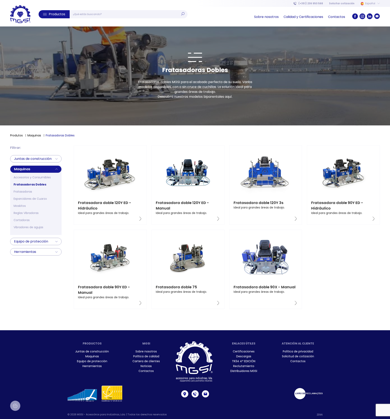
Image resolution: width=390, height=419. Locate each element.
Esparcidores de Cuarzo (30, 199)
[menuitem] (341, 3)
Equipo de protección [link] (92, 361)
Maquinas (34, 135)
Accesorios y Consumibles (32, 177)
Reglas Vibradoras (26, 213)
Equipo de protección (31, 241)
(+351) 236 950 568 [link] (310, 3)
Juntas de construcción (33, 158)
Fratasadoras (23, 192)
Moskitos (20, 206)
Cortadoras (22, 220)
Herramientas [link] (92, 366)
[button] (54, 14)
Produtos (16, 135)
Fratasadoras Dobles (30, 184)
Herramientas (25, 251)
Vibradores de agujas (28, 227)
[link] (20, 14)
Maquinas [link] (92, 356)
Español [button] (370, 3)
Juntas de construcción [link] (92, 351)
